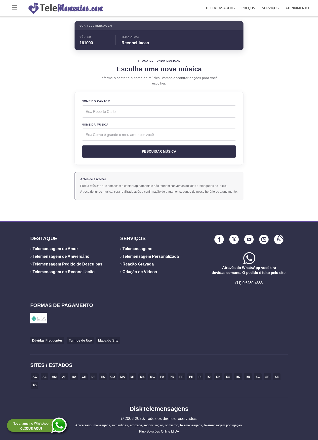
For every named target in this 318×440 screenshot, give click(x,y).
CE (84, 377)
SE (277, 377)
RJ (209, 377)
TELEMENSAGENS (220, 8)
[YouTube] (249, 239)
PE (191, 377)
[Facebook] (219, 239)
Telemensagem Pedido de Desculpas (67, 264)
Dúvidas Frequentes (47, 340)
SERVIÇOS (270, 8)
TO (35, 385)
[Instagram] (264, 239)
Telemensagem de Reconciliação (64, 272)
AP (64, 377)
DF (93, 377)
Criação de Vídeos (139, 272)
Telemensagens (137, 249)
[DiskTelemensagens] (114, 8)
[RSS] (278, 239)
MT (132, 377)
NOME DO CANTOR (96, 101)
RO (238, 377)
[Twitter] (234, 239)
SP (267, 377)
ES (103, 377)
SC (258, 377)
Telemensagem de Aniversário (61, 256)
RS (228, 377)
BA (74, 377)
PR (181, 377)
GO (112, 377)
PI (200, 377)
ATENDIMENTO (297, 8)
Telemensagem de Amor (55, 249)
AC (35, 377)
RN (218, 377)
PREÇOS (248, 8)
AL (44, 377)
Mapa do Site (108, 340)
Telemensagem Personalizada (150, 256)
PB (172, 377)
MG (152, 377)
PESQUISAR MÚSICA (159, 151)
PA (162, 377)
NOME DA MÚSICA (95, 124)
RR (248, 377)
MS (142, 377)
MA (122, 377)
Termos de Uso (80, 340)
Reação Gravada (138, 264)
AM (54, 377)
